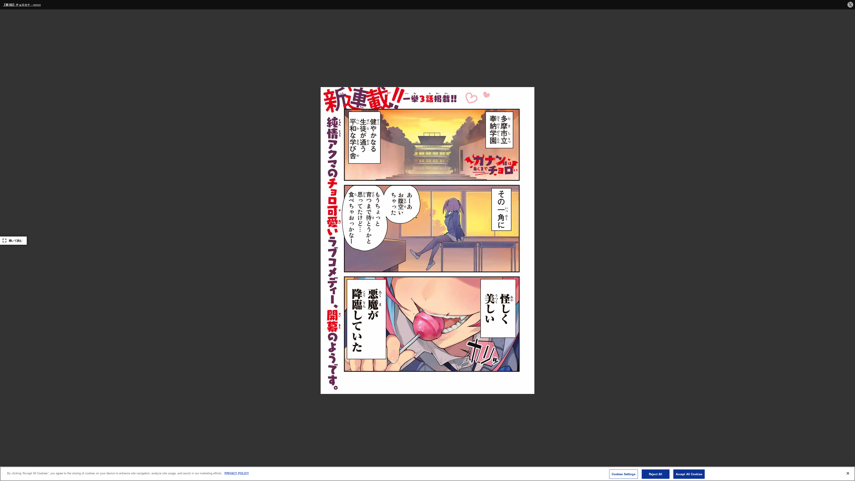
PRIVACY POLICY (236, 473)
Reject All (655, 474)
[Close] (848, 473)
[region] (427, 474)
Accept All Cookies (689, 474)
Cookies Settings (623, 474)
